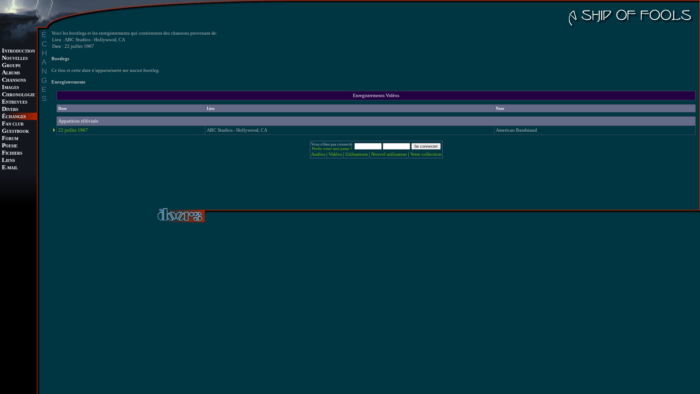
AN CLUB (12, 124)
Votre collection (426, 154)
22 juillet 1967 (73, 130)
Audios (318, 154)
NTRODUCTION (18, 51)
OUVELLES (15, 59)
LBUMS (11, 73)
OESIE (10, 146)
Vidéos (335, 154)
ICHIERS (12, 153)
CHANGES (14, 117)
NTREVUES (14, 102)
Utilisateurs (356, 154)
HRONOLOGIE (18, 95)
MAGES (10, 88)
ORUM (10, 139)
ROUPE (11, 66)
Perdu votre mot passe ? (332, 148)
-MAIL (10, 168)
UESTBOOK (15, 132)
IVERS (10, 110)
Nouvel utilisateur (389, 154)
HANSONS (14, 80)
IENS (8, 161)
